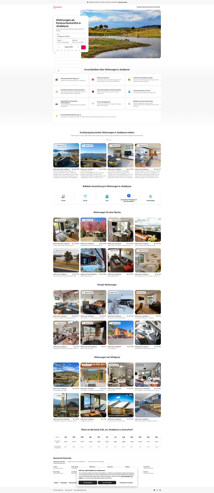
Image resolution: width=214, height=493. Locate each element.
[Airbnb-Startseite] (57, 7)
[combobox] (70, 36)
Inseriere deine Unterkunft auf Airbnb (148, 7)
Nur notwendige (107, 482)
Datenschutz (68, 490)
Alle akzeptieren (87, 482)
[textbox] (63, 42)
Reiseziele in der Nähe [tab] (59, 461)
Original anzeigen (122, 2)
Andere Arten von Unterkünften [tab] (76, 461)
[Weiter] (110, 139)
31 (58, 71)
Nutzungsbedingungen (80, 490)
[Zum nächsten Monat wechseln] (78, 46)
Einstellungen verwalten (126, 482)
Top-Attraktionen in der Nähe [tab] (96, 461)
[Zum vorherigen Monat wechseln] (58, 46)
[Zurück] (104, 139)
